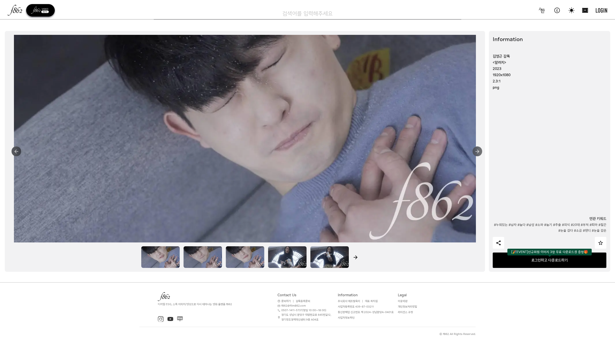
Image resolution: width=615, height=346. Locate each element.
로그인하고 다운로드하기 (549, 260)
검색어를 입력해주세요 (307, 13)
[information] (557, 10)
